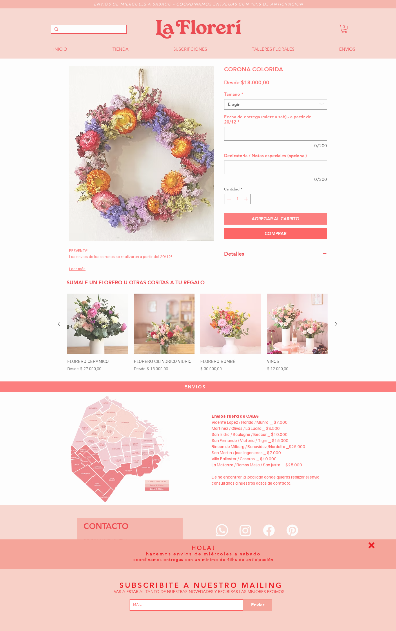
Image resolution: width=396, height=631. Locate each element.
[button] (371, 545)
